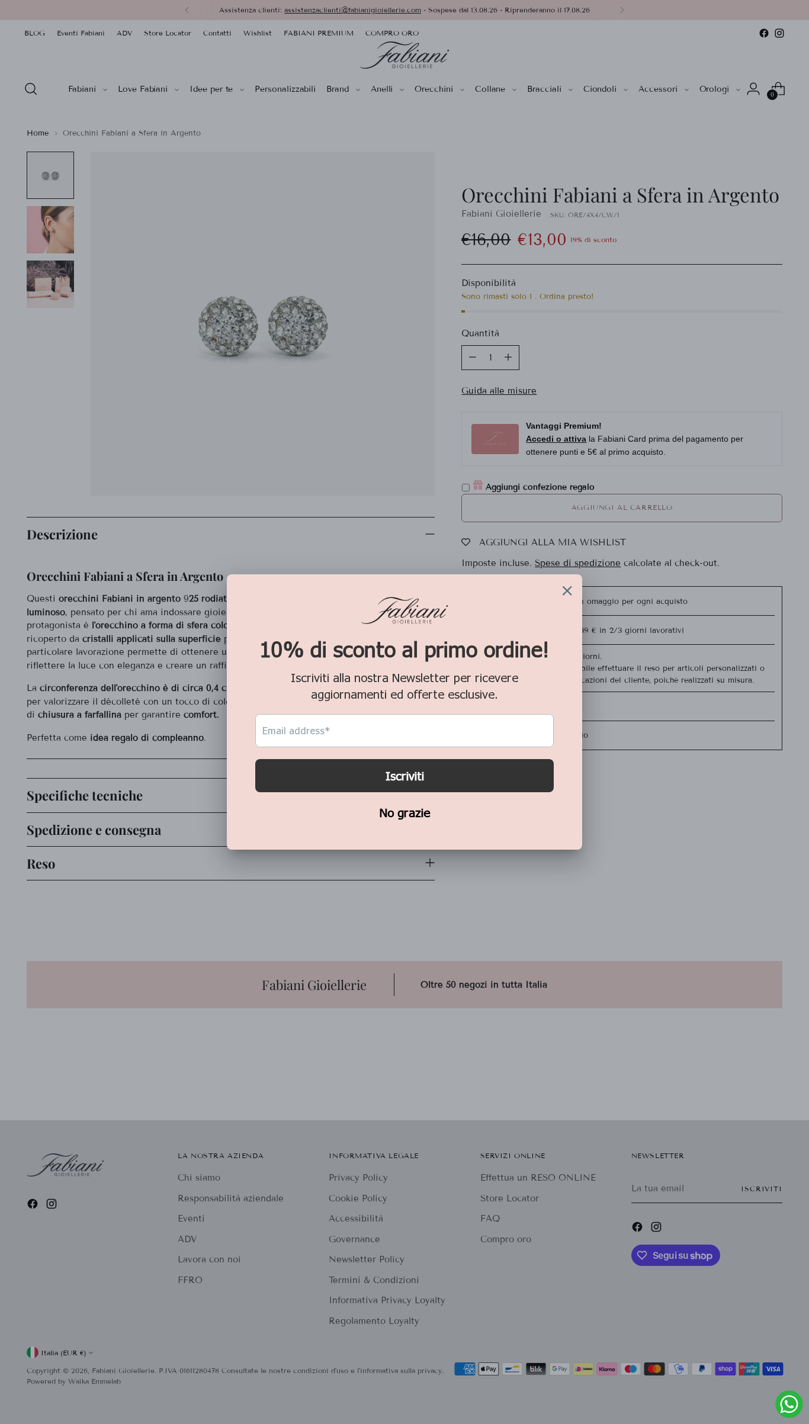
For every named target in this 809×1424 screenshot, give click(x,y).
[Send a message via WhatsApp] (789, 1404)
